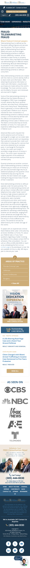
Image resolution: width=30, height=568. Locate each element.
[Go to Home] (15, 4)
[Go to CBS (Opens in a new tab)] (15, 390)
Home (5, 487)
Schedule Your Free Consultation (16, 11)
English (4, 15)
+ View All (15, 283)
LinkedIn (8, 550)
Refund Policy (23, 534)
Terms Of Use (6, 534)
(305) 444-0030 (20, 15)
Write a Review (9, 15)
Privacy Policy (15, 534)
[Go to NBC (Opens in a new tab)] (15, 401)
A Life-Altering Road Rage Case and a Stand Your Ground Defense (13, 340)
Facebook (8, 543)
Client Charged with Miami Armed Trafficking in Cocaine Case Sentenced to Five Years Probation (15, 357)
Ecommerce (14, 536)
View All (15, 371)
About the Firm (14, 487)
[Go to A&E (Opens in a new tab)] (15, 425)
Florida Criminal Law (11, 266)
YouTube (21, 543)
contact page (5, 247)
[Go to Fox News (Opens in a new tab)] (15, 413)
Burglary (6, 278)
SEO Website (6, 536)
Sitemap (15, 491)
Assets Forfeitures (10, 274)
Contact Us (7, 491)
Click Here (12, 481)
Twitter (15, 543)
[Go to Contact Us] (15, 306)
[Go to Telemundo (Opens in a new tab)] (15, 436)
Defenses (6, 270)
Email (15, 550)
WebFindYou (23, 536)
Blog (23, 489)
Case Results (15, 489)
